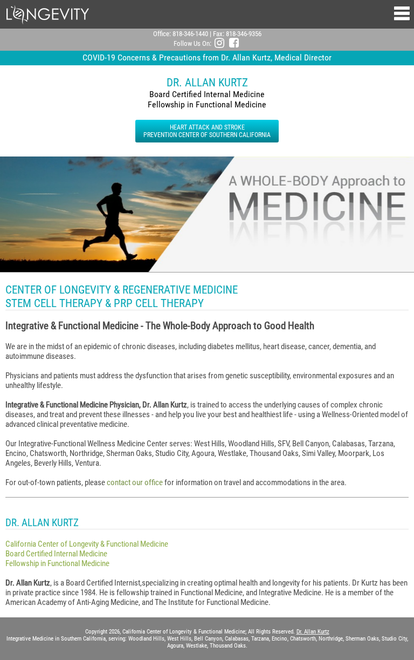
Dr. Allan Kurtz (312, 631)
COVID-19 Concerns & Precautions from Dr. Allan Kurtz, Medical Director (207, 57)
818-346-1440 (190, 34)
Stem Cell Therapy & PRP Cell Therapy (104, 303)
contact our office (135, 482)
